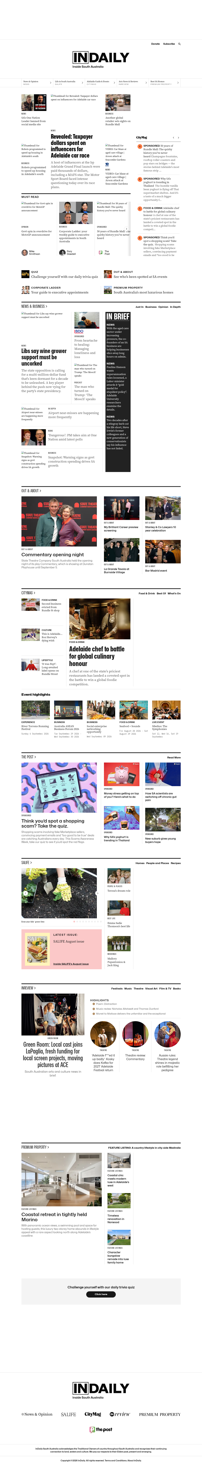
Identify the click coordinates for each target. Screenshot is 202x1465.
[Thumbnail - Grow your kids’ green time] (61, 893)
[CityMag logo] (93, 1414)
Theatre (138, 988)
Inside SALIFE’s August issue (71, 963)
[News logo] (36, 1414)
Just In (140, 306)
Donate (155, 43)
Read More (174, 757)
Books (177, 988)
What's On (174, 593)
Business (151, 306)
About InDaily (134, 1460)
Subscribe (169, 43)
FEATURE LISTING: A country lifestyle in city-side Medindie (144, 1147)
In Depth (175, 306)
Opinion (163, 306)
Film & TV (165, 988)
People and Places (157, 863)
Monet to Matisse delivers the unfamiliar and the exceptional (131, 1013)
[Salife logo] (68, 1414)
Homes (140, 863)
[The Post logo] (101, 1430)
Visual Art (151, 988)
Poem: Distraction (106, 1003)
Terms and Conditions (116, 1460)
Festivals (117, 988)
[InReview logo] (120, 1414)
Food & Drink (147, 593)
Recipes (176, 863)
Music (128, 988)
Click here (101, 1294)
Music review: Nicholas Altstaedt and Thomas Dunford (127, 1008)
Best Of (161, 593)
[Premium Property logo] (160, 1414)
